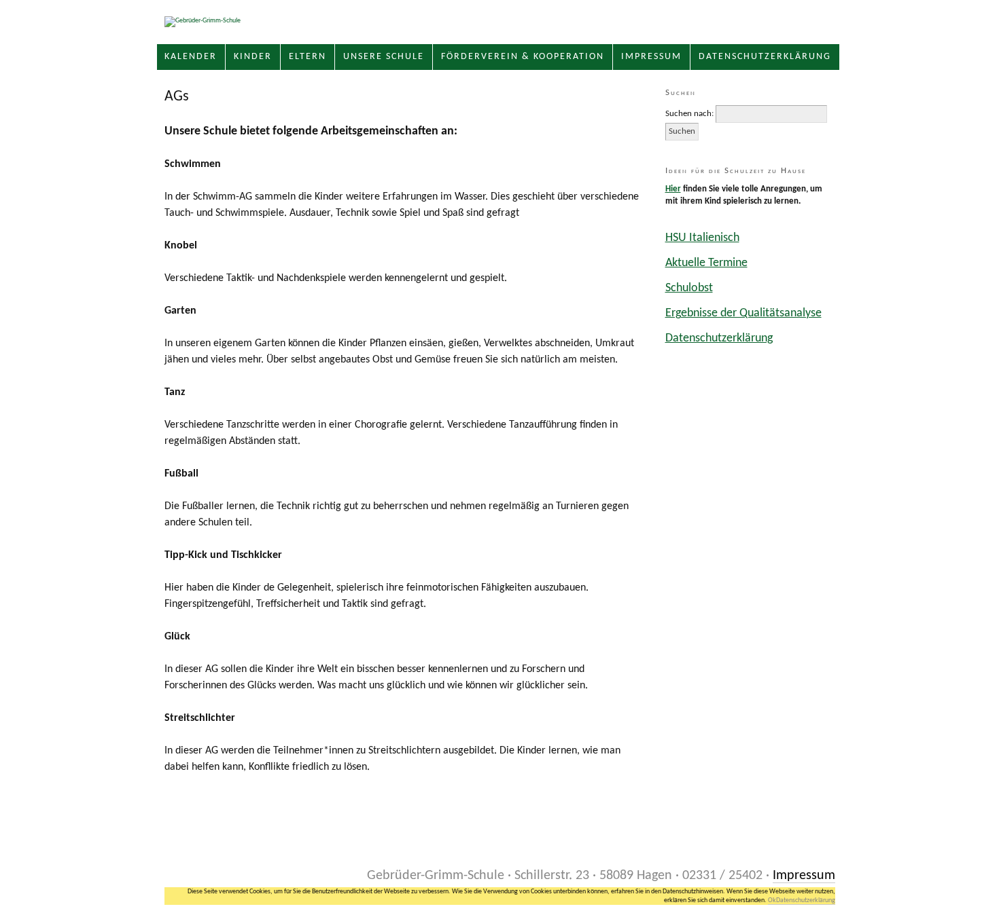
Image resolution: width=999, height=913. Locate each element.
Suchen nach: (689, 113)
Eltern (307, 57)
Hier (673, 189)
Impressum (651, 57)
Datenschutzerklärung (765, 57)
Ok (772, 900)
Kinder (253, 57)
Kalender (190, 57)
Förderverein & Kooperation (522, 57)
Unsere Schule (383, 57)
